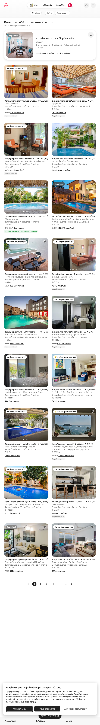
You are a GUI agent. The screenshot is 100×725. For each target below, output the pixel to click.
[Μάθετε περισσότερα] (29, 26)
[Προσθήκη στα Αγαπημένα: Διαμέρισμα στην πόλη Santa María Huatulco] (92, 126)
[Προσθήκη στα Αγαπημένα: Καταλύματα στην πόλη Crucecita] (45, 411)
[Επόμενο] (71, 584)
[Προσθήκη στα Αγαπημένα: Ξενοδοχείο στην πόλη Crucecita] (92, 241)
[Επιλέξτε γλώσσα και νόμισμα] (86, 5)
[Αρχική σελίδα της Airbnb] (6, 5)
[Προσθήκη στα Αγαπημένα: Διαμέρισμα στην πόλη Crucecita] (45, 184)
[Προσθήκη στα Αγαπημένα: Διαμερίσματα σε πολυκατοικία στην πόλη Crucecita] (92, 68)
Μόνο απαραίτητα (47, 709)
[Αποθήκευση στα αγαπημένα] (91, 35)
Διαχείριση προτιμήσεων (75, 709)
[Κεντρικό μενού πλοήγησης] (93, 5)
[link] (28, 584)
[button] (48, 53)
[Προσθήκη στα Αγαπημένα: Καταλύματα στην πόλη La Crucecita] (45, 68)
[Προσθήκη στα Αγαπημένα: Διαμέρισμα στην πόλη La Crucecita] (92, 527)
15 (66, 584)
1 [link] (34, 584)
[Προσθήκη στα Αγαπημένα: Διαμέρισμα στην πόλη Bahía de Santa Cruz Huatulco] (45, 527)
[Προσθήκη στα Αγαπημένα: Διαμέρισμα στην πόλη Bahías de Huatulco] (92, 299)
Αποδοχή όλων (19, 709)
